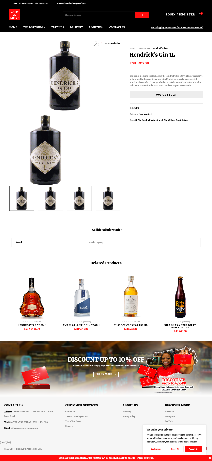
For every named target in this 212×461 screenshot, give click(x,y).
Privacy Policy (129, 416)
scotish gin (161, 120)
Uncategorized (144, 48)
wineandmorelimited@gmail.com (71, 3)
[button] (200, 14)
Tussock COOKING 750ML (131, 325)
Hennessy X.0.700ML (32, 325)
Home (132, 48)
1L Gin (138, 120)
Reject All (175, 449)
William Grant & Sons (178, 120)
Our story (127, 411)
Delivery (69, 426)
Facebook (169, 411)
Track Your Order (73, 421)
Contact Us (70, 411)
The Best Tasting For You (76, 416)
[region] (174, 440)
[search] (142, 15)
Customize (156, 449)
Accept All (193, 449)
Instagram (170, 416)
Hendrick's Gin (148, 120)
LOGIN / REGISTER (180, 14)
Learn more (104, 374)
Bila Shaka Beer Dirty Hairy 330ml (180, 326)
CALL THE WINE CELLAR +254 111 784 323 (30, 3)
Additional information (107, 230)
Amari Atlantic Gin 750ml (81, 325)
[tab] (107, 230)
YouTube (169, 421)
